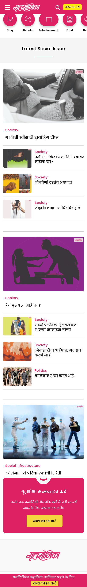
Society (11, 130)
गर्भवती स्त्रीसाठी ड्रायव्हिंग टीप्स (32, 137)
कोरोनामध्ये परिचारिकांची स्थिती (33, 473)
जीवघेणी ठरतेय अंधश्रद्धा (53, 182)
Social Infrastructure (22, 465)
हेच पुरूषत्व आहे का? (23, 305)
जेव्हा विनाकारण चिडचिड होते (57, 208)
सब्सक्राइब (72, 7)
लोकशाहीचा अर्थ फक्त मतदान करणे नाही (58, 352)
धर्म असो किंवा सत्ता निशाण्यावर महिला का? (59, 159)
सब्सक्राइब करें (44, 521)
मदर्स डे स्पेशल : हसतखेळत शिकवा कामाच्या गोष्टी (55, 327)
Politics (41, 370)
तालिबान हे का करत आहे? (55, 375)
